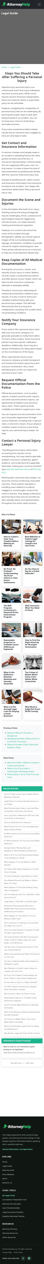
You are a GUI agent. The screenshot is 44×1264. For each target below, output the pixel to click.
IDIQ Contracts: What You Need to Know (32, 607)
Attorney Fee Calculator (11, 1204)
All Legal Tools (8, 1195)
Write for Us (7, 1183)
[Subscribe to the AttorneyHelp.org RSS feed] (29, 1258)
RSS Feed (30, 1063)
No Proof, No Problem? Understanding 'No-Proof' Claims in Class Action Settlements (11, 576)
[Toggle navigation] (39, 4)
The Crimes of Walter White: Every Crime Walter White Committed (31, 677)
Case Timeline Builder (11, 1208)
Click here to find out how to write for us (19, 1052)
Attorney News (8, 1170)
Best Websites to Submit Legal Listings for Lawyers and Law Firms (32, 541)
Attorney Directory (9, 1229)
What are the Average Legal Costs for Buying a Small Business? (11, 711)
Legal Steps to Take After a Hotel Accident (20, 902)
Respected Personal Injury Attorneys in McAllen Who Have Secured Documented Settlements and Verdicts (20, 909)
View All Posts (16, 1063)
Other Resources (9, 1237)
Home (4, 67)
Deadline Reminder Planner (13, 1216)
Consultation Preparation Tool (14, 1199)
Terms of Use (18, 1252)
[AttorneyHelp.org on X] (23, 1258)
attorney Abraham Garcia (18, 469)
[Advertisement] (22, 38)
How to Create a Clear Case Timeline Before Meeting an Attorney (11, 541)
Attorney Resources (10, 1233)
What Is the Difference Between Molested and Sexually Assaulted (10, 678)
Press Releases (8, 1174)
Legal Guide (15, 67)
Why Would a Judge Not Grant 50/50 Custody (32, 709)
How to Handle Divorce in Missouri (17, 822)
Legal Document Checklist (12, 1212)
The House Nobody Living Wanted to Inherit (21, 876)
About (4, 1178)
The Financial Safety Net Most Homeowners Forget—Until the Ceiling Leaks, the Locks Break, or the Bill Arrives (21, 940)
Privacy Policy (7, 1252)
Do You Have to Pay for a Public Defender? (32, 571)
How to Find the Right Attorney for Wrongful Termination (32, 643)
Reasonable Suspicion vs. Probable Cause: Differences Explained (11, 644)
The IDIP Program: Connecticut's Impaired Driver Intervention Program (11, 611)
